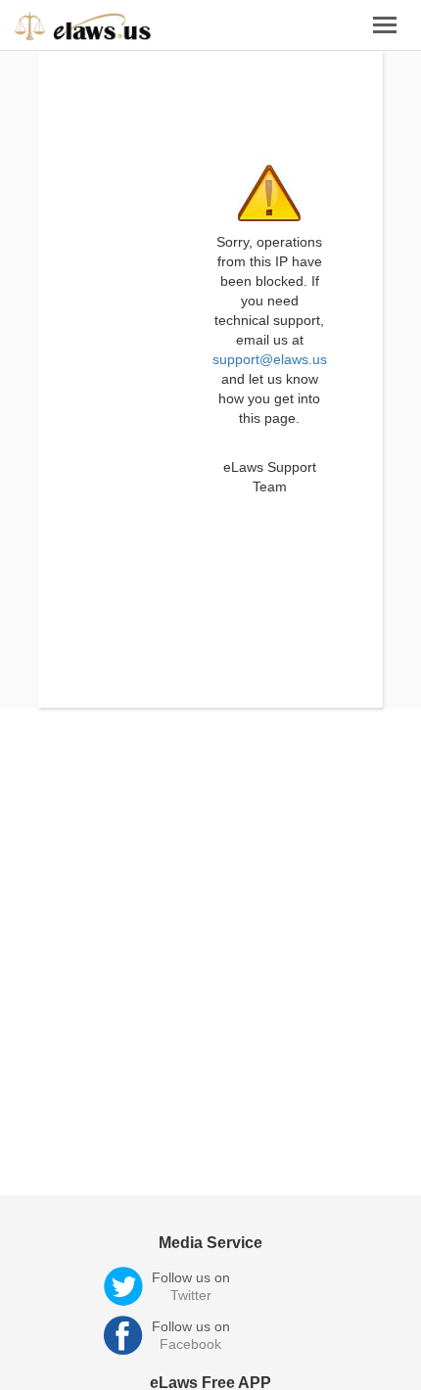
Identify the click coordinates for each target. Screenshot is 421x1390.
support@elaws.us (269, 359)
